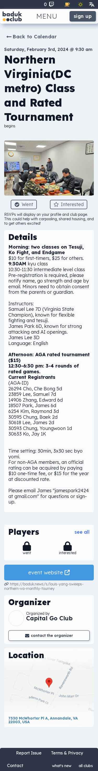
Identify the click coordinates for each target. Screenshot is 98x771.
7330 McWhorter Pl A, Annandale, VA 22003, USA (43, 720)
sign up (83, 16)
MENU (46, 16)
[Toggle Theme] (80, 4)
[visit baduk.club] (12, 16)
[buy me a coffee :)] (67, 4)
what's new (61, 765)
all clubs (86, 765)
